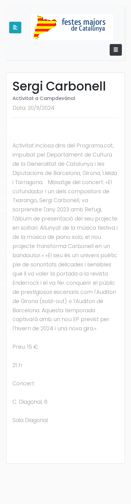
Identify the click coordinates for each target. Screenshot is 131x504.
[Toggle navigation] (116, 50)
